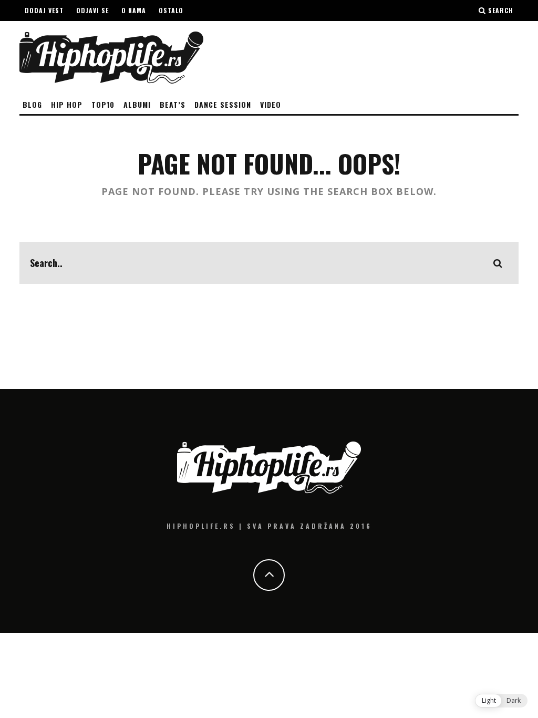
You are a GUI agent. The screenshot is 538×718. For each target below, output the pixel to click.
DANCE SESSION (222, 104)
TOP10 (103, 104)
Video (270, 104)
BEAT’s (172, 104)
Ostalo (171, 10)
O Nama (133, 10)
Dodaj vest (44, 10)
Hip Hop (66, 104)
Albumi (137, 104)
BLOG (32, 104)
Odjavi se (92, 10)
